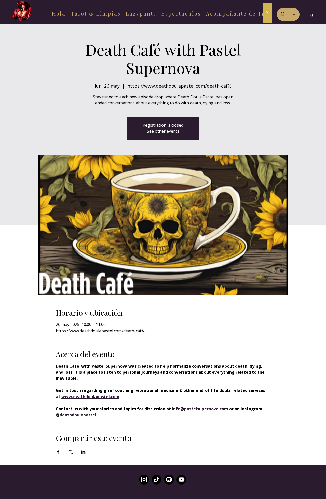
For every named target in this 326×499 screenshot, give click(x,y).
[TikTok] (156, 480)
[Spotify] (169, 480)
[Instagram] (144, 480)
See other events (163, 131)
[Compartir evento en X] (70, 452)
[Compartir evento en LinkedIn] (83, 452)
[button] (311, 13)
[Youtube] (181, 480)
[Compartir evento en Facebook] (58, 452)
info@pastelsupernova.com (163, 491)
